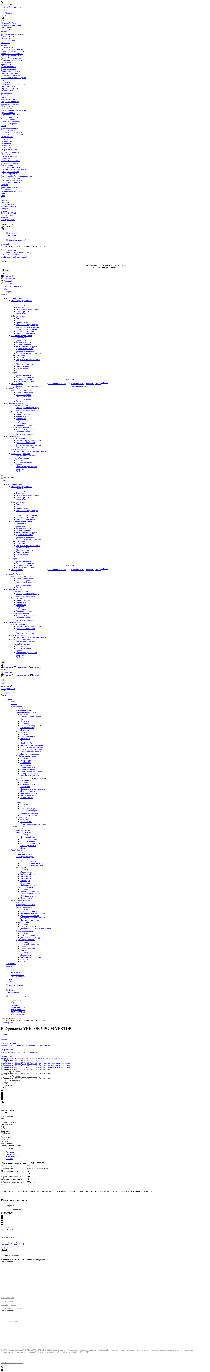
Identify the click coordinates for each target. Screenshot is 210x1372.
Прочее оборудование (29, 892)
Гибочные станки (27, 736)
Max (6, 10)
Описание (10, 1152)
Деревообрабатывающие (30, 837)
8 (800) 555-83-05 (9, 213)
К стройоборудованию (29, 935)
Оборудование (9, 1293)
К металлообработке (28, 911)
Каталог (14, 704)
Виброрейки (20, 1058)
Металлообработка (23, 710)
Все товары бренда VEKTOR (13, 1244)
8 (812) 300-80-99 (15, 257)
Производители (9, 1291)
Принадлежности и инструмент (12, 1308)
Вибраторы (30, 1058)
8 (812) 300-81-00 (8, 217)
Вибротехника (26, 872)
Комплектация (12, 1156)
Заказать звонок (17, 1014)
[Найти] (3, 18)
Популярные (25, 955)
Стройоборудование (24, 854)
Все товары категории (10, 1242)
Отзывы (9, 1159)
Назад (15, 701)
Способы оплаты (10, 1276)
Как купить (15, 972)
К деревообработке (28, 927)
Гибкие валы (40, 1058)
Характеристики (13, 1154)
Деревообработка (23, 830)
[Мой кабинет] (2, 665)
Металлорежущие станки (30, 717)
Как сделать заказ (11, 1271)
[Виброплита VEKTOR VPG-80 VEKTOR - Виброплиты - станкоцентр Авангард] (35, 1063)
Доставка (6, 1281)
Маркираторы (26, 822)
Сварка (23, 806)
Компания (6, 1286)
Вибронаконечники (53, 1058)
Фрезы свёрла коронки (29, 944)
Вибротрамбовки (8, 1058)
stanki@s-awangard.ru (12, 7)
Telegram (8, 13)
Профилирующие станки (30, 760)
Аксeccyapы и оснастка (25, 905)
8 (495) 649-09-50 (8, 220)
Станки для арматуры (29, 861)
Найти (4, 1365)
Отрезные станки (27, 784)
